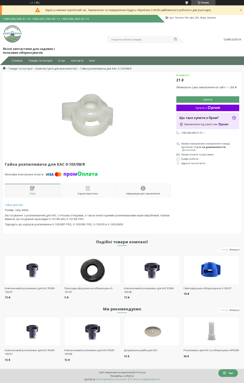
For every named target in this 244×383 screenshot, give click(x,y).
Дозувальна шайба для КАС (140, 350)
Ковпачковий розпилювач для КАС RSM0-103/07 (30, 352)
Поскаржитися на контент (112, 379)
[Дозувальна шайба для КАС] (152, 331)
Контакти (77, 60)
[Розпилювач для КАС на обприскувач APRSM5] (211, 331)
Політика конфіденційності (145, 379)
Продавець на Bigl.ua (122, 375)
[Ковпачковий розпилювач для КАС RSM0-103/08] (152, 270)
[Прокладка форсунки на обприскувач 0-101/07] (92, 270)
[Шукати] (175, 39)
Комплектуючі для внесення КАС (56, 68)
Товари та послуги (40, 60)
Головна (16, 60)
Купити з (201, 108)
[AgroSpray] (12, 33)
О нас (61, 60)
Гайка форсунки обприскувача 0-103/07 (207, 288)
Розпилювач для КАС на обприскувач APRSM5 (211, 350)
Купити (207, 99)
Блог (92, 60)
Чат (231, 373)
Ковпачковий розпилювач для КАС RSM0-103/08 (89, 352)
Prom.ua (141, 372)
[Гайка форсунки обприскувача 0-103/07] (211, 270)
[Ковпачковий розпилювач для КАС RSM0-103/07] (32, 270)
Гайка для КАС (14, 205)
